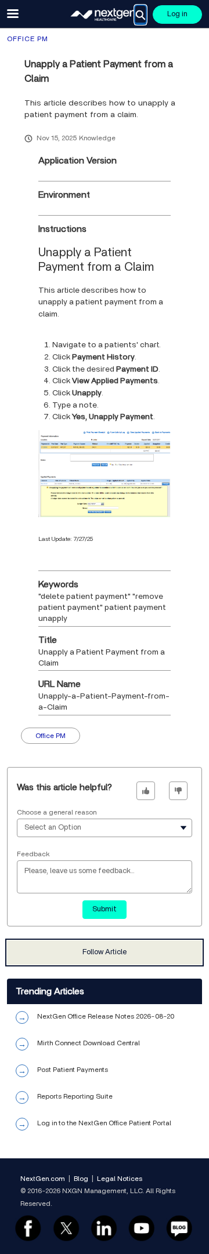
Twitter (66, 1228)
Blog (81, 1178)
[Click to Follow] (104, 952)
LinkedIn (104, 1228)
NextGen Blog (180, 1228)
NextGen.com (42, 1178)
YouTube (141, 1228)
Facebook (28, 1228)
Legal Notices (119, 1178)
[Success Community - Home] (104, 14)
